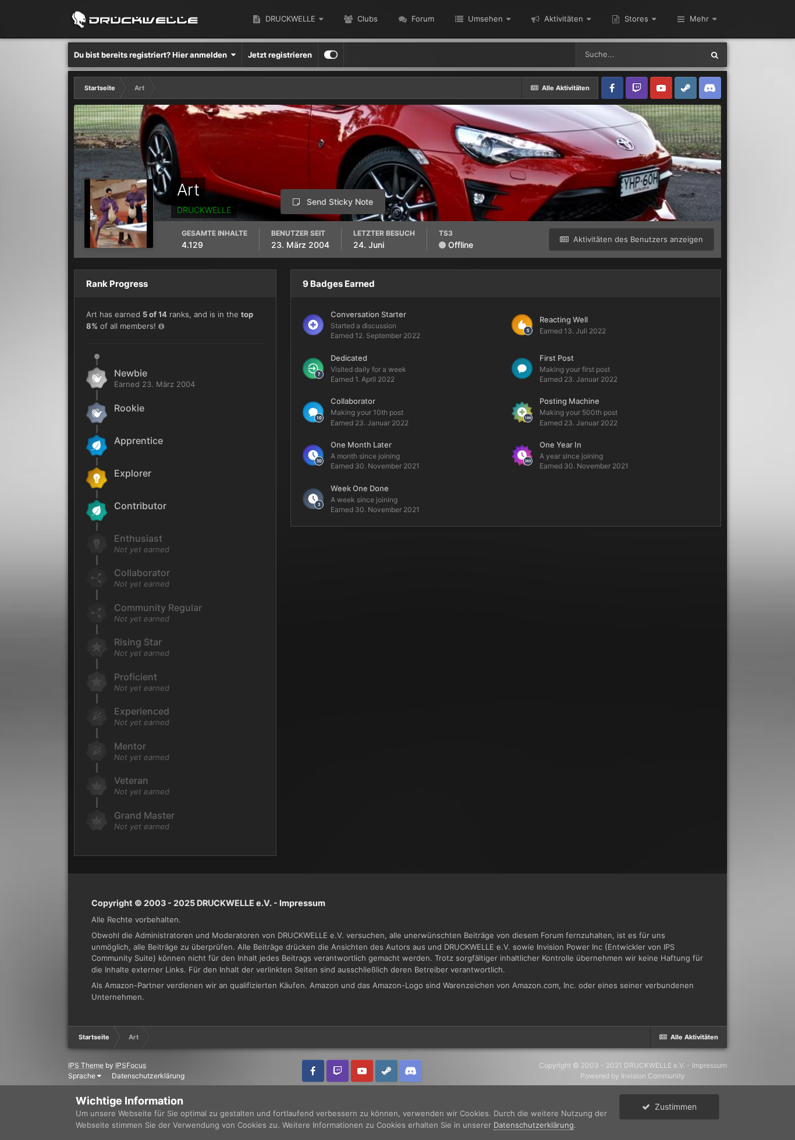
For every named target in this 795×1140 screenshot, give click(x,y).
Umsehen (484, 18)
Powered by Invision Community (632, 1075)
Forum (421, 18)
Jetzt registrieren (280, 54)
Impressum (302, 903)
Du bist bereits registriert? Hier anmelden (152, 54)
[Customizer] (330, 54)
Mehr (699, 18)
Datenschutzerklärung (148, 1075)
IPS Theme (86, 1065)
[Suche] (714, 54)
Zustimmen (673, 1106)
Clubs (366, 18)
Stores (635, 18)
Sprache (82, 1075)
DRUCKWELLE (289, 18)
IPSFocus (130, 1065)
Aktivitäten (562, 18)
